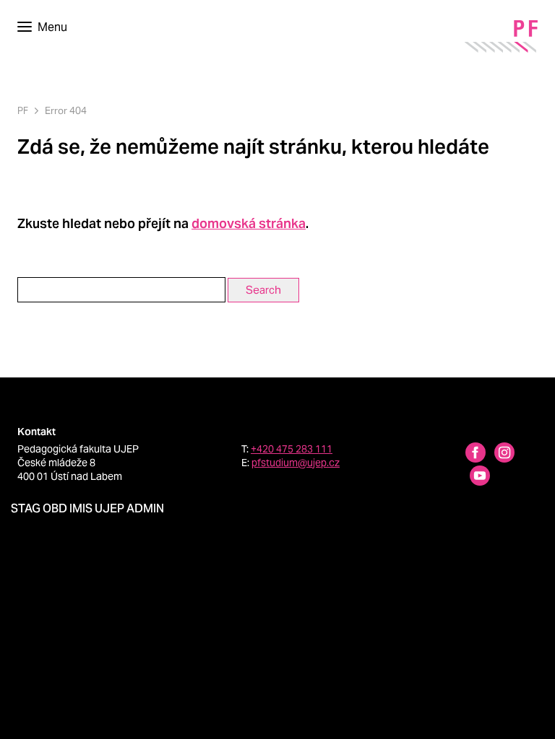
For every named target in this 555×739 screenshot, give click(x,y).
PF (22, 111)
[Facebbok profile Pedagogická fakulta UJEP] (466, 454)
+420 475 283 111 (291, 448)
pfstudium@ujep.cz (295, 462)
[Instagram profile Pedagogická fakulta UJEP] (495, 454)
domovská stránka (249, 223)
